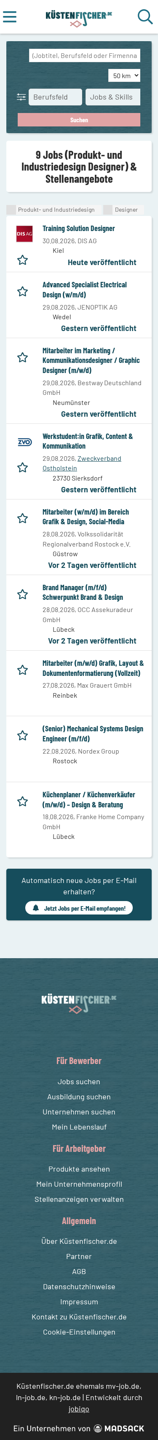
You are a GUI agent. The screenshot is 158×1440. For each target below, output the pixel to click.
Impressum (79, 1301)
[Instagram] (88, 1034)
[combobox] (84, 55)
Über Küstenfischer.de (79, 1241)
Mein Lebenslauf (79, 1126)
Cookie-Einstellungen (79, 1331)
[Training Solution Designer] (24, 233)
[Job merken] (24, 258)
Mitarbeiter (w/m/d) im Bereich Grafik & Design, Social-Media (86, 516)
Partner (79, 1256)
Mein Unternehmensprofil (79, 1183)
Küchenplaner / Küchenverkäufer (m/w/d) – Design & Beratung (89, 799)
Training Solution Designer (79, 228)
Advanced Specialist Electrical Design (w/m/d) (85, 289)
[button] (23, 97)
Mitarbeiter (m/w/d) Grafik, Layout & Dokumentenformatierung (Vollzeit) (93, 668)
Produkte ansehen (79, 1168)
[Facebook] (72, 1034)
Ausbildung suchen (79, 1096)
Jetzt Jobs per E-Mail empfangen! (85, 908)
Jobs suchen (79, 1081)
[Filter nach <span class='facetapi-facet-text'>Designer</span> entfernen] (108, 210)
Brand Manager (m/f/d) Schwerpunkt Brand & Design (83, 592)
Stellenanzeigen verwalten (79, 1199)
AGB (79, 1271)
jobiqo (79, 1408)
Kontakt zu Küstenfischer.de (79, 1316)
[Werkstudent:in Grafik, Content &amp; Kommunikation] (24, 441)
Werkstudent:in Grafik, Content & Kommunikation (88, 441)
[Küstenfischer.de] (79, 16)
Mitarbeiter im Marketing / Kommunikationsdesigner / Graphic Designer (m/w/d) (91, 360)
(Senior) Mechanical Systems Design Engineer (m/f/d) (93, 733)
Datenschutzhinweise (79, 1286)
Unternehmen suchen (79, 1111)
